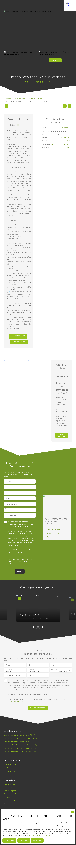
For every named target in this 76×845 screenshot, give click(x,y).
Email (7, 493)
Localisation (54, 669)
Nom (7, 487)
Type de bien (32, 669)
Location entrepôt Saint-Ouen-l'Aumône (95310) (21, 751)
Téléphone (9, 498)
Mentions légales (10, 791)
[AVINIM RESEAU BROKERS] (70, 2)
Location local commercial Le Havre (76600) (19, 735)
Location (8, 99)
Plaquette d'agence (10, 787)
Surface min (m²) (35, 675)
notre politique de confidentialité (39, 835)
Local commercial (19, 99)
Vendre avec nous (10, 768)
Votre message (11, 515)
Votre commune (11, 504)
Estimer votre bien (10, 764)
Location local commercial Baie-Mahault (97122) (20, 738)
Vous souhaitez (9, 508)
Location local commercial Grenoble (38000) (20, 748)
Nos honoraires (9, 784)
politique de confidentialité (17, 701)
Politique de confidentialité (13, 794)
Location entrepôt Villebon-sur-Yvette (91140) (20, 742)
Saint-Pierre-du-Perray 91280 (37, 99)
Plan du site (8, 797)
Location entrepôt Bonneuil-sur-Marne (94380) (20, 745)
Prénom (8, 481)
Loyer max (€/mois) (13, 675)
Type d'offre (9, 669)
